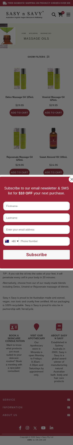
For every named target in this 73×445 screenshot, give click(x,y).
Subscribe (36, 254)
